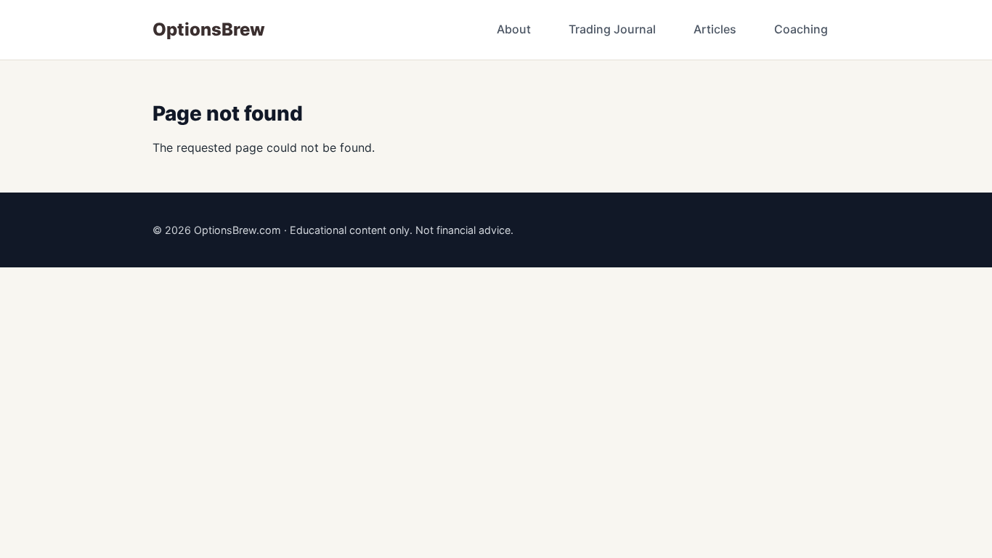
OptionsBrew (209, 29)
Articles (715, 29)
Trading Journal (612, 29)
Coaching (801, 29)
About (514, 29)
